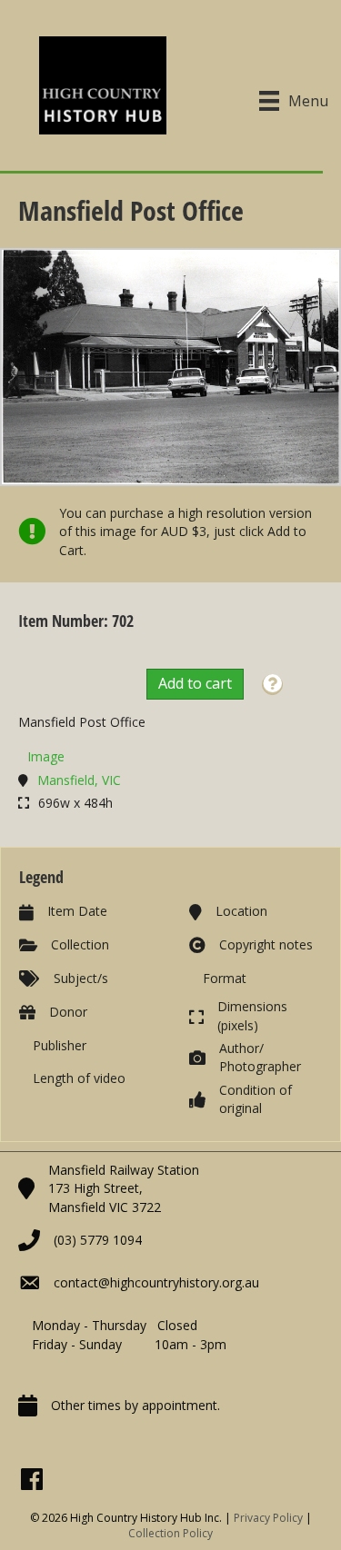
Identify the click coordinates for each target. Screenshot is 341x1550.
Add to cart (195, 683)
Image (46, 756)
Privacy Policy (268, 1517)
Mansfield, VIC (79, 780)
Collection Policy (170, 1533)
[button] (272, 684)
